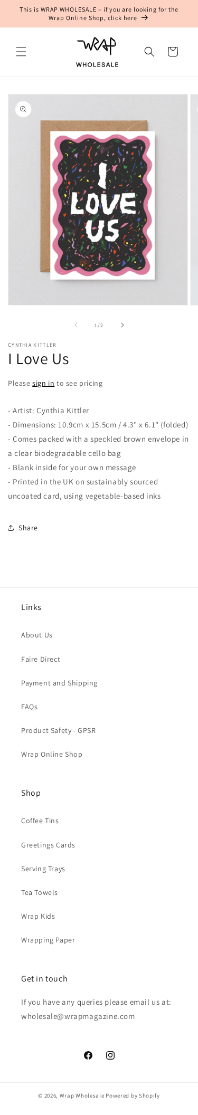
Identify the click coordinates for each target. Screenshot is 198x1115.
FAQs (29, 706)
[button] (21, 51)
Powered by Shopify (133, 1095)
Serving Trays (43, 868)
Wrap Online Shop (52, 754)
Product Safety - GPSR (58, 730)
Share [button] (28, 527)
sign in (43, 383)
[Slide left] (76, 325)
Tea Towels (39, 892)
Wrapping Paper (48, 940)
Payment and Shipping (59, 683)
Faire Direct (40, 659)
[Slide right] (122, 325)
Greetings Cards (48, 845)
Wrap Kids (38, 916)
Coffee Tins (40, 820)
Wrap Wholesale (82, 1095)
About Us (37, 635)
